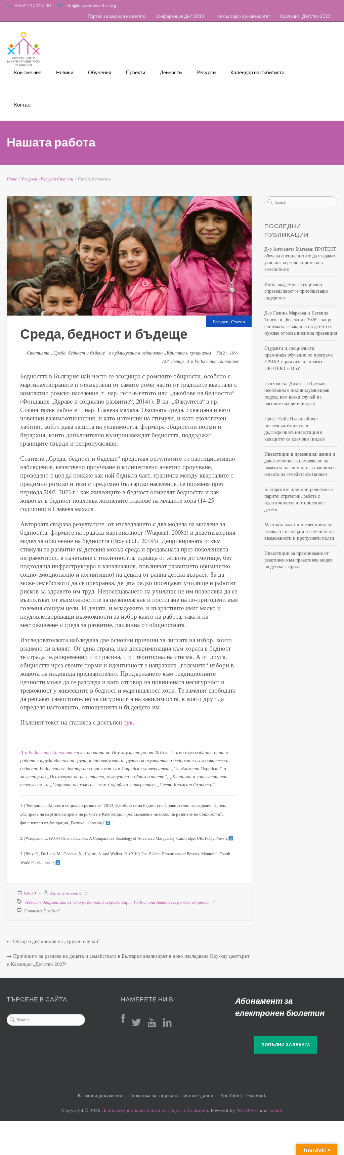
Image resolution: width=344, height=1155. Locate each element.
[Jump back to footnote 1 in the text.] (107, 823)
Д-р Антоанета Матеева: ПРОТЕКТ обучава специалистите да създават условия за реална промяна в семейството (300, 259)
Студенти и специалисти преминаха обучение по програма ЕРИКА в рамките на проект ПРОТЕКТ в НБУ (298, 358)
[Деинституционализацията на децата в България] (23, 49)
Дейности (171, 72)
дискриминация (117, 902)
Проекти (135, 72)
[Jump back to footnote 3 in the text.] (58, 862)
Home (12, 179)
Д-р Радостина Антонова (46, 752)
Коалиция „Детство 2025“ (306, 16)
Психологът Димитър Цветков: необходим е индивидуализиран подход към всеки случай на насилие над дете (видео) (297, 393)
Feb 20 (30, 893)
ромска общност (193, 902)
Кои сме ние (27, 72)
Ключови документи (100, 1095)
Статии (65, 179)
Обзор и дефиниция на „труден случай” (56, 941)
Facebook (256, 1095)
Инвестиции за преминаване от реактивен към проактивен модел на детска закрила (298, 560)
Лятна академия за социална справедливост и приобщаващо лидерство (296, 291)
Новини (64, 72)
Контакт (23, 104)
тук (128, 722)
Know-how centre (66, 893)
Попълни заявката (285, 1044)
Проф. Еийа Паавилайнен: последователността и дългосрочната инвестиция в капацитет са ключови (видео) (295, 428)
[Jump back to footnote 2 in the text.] (231, 838)
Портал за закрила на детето (116, 16)
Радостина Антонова (154, 902)
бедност (33, 902)
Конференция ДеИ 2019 (180, 16)
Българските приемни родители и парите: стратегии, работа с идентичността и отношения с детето (298, 499)
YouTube (229, 1095)
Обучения (99, 72)
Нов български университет (242, 16)
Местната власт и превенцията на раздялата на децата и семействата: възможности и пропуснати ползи (299, 531)
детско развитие (83, 902)
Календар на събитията (257, 72)
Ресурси (206, 72)
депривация (54, 902)
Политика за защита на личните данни (171, 1095)
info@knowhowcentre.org (91, 5)
